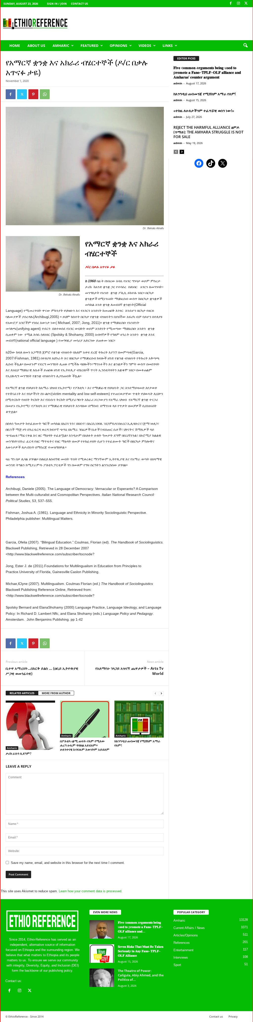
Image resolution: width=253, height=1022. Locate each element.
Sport (177, 965)
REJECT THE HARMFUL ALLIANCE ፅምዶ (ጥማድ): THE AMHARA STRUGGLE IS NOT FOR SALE (208, 132)
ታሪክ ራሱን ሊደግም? (18, 753)
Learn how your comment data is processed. (90, 891)
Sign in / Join (57, 3)
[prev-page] (155, 693)
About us (36, 45)
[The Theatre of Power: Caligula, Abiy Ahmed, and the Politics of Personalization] (101, 977)
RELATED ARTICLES (22, 693)
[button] (245, 45)
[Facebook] (231, 3)
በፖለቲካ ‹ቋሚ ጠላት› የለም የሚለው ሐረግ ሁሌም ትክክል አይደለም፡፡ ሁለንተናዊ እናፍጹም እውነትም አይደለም (84, 745)
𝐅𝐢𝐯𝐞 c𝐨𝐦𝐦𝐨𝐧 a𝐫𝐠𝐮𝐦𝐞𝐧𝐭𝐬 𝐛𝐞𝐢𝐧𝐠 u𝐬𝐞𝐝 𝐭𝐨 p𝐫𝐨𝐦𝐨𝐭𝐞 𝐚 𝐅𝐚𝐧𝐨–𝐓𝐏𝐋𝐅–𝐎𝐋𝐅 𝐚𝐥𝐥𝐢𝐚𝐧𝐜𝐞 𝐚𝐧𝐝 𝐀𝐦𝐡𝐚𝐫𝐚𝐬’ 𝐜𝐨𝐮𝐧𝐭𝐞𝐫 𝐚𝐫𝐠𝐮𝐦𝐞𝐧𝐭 (207, 72)
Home (14, 45)
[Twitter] (22, 94)
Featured (89, 45)
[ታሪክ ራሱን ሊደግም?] (30, 725)
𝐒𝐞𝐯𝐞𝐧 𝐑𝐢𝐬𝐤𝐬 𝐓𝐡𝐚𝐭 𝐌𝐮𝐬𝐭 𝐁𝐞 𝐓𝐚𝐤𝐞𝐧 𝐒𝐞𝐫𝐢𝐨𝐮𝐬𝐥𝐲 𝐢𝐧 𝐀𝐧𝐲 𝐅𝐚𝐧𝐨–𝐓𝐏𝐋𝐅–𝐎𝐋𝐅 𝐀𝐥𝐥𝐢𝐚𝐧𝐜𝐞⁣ (140, 951)
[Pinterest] (33, 94)
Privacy (233, 1016)
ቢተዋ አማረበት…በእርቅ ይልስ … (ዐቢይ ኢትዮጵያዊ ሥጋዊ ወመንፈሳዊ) (42, 671)
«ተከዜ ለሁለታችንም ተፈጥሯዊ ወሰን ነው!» (203, 110)
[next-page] (161, 693)
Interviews (180, 957)
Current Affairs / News (189, 928)
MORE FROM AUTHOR (56, 693)
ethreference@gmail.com (41, 981)
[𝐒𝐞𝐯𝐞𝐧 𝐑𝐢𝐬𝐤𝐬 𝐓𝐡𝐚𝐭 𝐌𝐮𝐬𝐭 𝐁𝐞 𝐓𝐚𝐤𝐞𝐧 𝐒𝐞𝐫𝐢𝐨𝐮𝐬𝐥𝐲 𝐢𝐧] (101, 953)
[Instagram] (238, 3)
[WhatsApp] (45, 94)
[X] (246, 3)
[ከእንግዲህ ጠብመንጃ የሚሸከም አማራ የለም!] (139, 719)
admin (177, 83)
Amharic (61, 45)
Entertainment (183, 950)
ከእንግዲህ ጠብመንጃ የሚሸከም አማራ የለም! (137, 743)
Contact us (79, 3)
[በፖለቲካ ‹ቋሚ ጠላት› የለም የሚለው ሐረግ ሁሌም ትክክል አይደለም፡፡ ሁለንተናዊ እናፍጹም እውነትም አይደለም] (84, 719)
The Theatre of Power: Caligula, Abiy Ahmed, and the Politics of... (141, 975)
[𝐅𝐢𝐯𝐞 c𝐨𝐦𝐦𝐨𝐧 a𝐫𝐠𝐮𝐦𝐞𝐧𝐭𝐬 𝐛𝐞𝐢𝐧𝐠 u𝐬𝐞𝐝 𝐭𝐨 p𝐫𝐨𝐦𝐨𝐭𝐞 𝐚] (101, 929)
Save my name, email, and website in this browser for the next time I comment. (68, 863)
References (181, 943)
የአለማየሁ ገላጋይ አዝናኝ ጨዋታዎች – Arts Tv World (129, 671)
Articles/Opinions (185, 935)
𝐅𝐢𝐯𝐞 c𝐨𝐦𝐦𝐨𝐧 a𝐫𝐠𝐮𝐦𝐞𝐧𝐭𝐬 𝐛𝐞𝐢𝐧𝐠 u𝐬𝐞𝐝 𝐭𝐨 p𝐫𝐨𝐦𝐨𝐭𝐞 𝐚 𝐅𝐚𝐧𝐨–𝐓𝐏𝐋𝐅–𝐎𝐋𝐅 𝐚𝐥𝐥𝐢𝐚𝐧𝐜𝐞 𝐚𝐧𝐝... (140, 926)
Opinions (118, 45)
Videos (145, 45)
